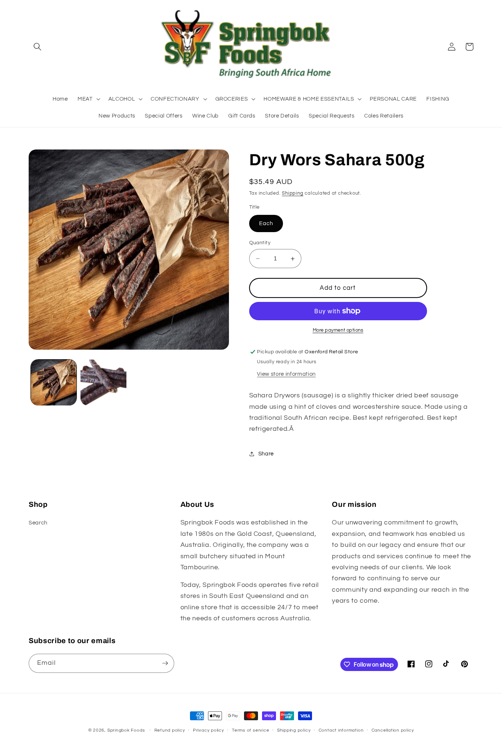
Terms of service (250, 730)
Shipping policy (294, 730)
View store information (286, 374)
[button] (37, 46)
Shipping (292, 193)
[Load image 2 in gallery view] (103, 382)
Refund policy (169, 730)
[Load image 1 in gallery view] (54, 382)
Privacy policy (208, 730)
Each (266, 223)
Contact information (341, 730)
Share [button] (266, 454)
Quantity (260, 242)
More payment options (338, 330)
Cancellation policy (393, 730)
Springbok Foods (126, 730)
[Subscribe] (165, 663)
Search (38, 523)
